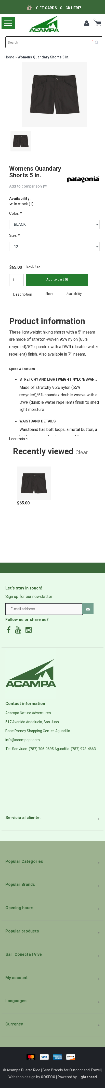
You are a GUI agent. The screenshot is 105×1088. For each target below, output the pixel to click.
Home (9, 57)
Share (49, 294)
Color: (15, 213)
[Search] (98, 40)
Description (22, 294)
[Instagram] (29, 631)
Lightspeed (87, 1077)
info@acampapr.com (22, 740)
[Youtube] (19, 631)
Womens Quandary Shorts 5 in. (43, 57)
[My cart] (98, 24)
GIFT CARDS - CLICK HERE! (58, 8)
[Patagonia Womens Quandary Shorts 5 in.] (33, 480)
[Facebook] (10, 631)
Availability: (74, 294)
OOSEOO (48, 1077)
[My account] (88, 24)
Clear (81, 452)
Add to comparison (26, 186)
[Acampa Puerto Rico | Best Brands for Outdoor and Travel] (44, 24)
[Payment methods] (53, 1056)
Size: (14, 235)
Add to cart (55, 279)
